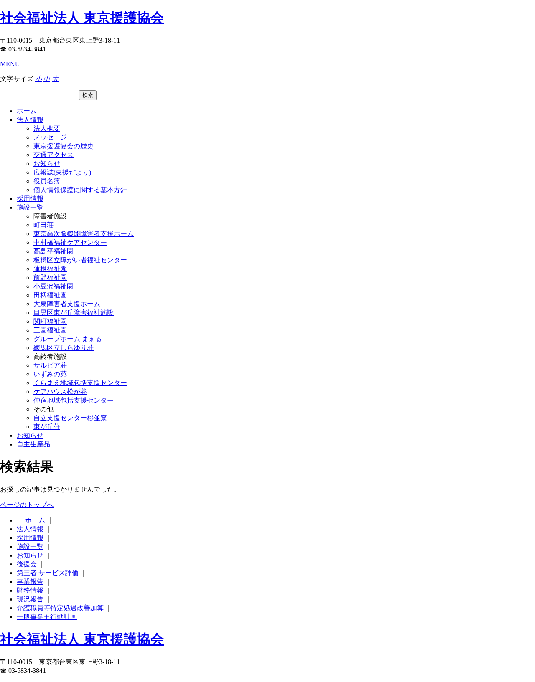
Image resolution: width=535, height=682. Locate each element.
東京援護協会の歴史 (63, 146)
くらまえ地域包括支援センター (80, 382)
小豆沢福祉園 (53, 286)
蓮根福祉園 (50, 268)
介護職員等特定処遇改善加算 (60, 607)
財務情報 (30, 590)
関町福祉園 (50, 321)
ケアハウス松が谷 (60, 391)
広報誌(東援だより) (62, 172)
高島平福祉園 (53, 251)
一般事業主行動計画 (47, 616)
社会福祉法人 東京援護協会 (82, 17)
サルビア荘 (50, 365)
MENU (10, 64)
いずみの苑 (50, 374)
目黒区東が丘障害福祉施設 (73, 312)
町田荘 (43, 224)
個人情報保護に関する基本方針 (80, 189)
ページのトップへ (27, 504)
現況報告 (30, 599)
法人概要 (46, 128)
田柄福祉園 (50, 295)
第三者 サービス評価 (48, 572)
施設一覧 (30, 207)
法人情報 (30, 119)
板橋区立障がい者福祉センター (80, 260)
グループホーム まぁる (67, 338)
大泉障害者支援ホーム (66, 303)
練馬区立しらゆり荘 (63, 347)
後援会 (27, 564)
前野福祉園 (50, 277)
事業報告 (30, 581)
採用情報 (30, 198)
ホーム (27, 110)
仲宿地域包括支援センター (73, 400)
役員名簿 (46, 181)
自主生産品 (33, 444)
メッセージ (50, 137)
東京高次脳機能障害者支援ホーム (83, 233)
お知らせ (46, 163)
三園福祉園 (50, 330)
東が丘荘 (46, 426)
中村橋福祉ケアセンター (70, 242)
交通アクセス (53, 154)
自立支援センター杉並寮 (70, 417)
